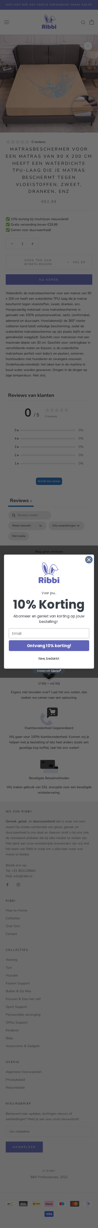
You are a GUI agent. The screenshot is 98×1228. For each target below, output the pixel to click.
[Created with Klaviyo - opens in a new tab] (49, 671)
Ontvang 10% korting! (49, 646)
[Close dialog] (88, 559)
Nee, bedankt (49, 658)
